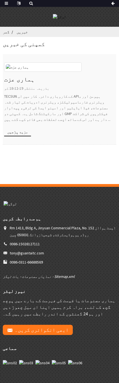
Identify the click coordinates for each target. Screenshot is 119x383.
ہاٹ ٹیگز (11, 276)
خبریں (22, 32)
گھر (6, 32)
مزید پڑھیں (17, 131)
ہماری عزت (19, 79)
